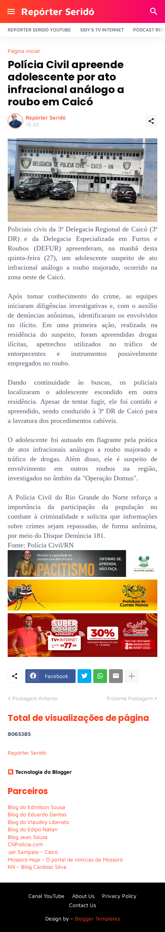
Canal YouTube (46, 896)
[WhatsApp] (100, 676)
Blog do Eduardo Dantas (37, 814)
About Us (83, 896)
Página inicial (24, 51)
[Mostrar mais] (132, 676)
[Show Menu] (10, 11)
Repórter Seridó (57, 11)
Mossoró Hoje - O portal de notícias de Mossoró (65, 859)
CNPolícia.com (25, 844)
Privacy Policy (119, 896)
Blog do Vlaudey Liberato (38, 822)
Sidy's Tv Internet (102, 30)
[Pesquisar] (155, 11)
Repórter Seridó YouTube (39, 30)
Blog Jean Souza (28, 837)
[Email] (116, 676)
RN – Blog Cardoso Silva (37, 866)
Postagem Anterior (35, 698)
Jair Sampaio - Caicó (33, 851)
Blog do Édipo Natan (33, 829)
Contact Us (82, 905)
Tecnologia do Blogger (43, 771)
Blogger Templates (97, 918)
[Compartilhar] (151, 121)
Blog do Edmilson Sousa (36, 807)
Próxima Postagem (130, 698)
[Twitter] (84, 676)
